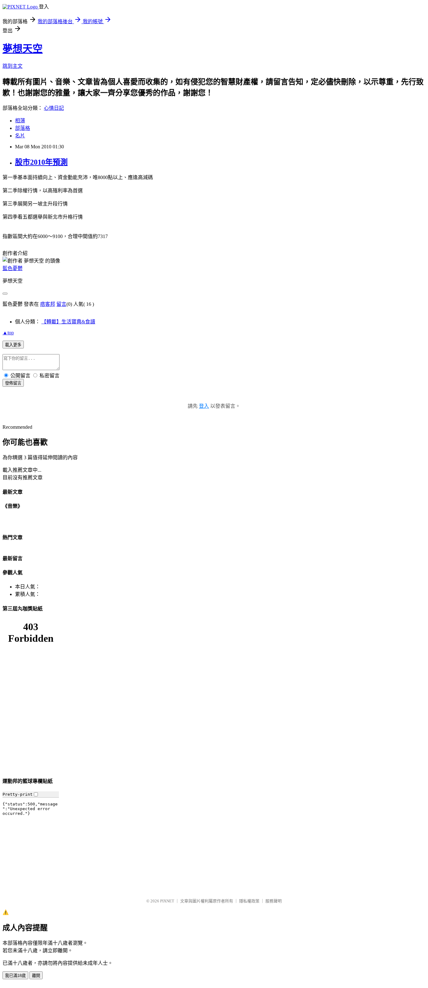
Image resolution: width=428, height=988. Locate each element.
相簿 (20, 120)
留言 (61, 304)
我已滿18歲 (15, 975)
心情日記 (54, 108)
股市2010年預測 (41, 162)
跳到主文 (13, 66)
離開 (36, 975)
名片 (20, 135)
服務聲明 (273, 901)
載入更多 (13, 345)
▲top (8, 332)
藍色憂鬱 (13, 268)
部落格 (22, 128)
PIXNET (167, 901)
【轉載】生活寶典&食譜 (68, 321)
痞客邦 (47, 304)
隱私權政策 (249, 901)
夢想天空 (23, 48)
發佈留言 (13, 383)
